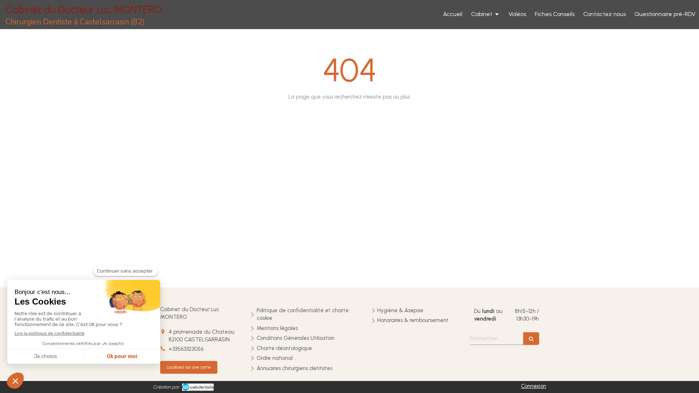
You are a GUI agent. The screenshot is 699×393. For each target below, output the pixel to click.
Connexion (533, 386)
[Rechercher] (531, 338)
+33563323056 (186, 349)
